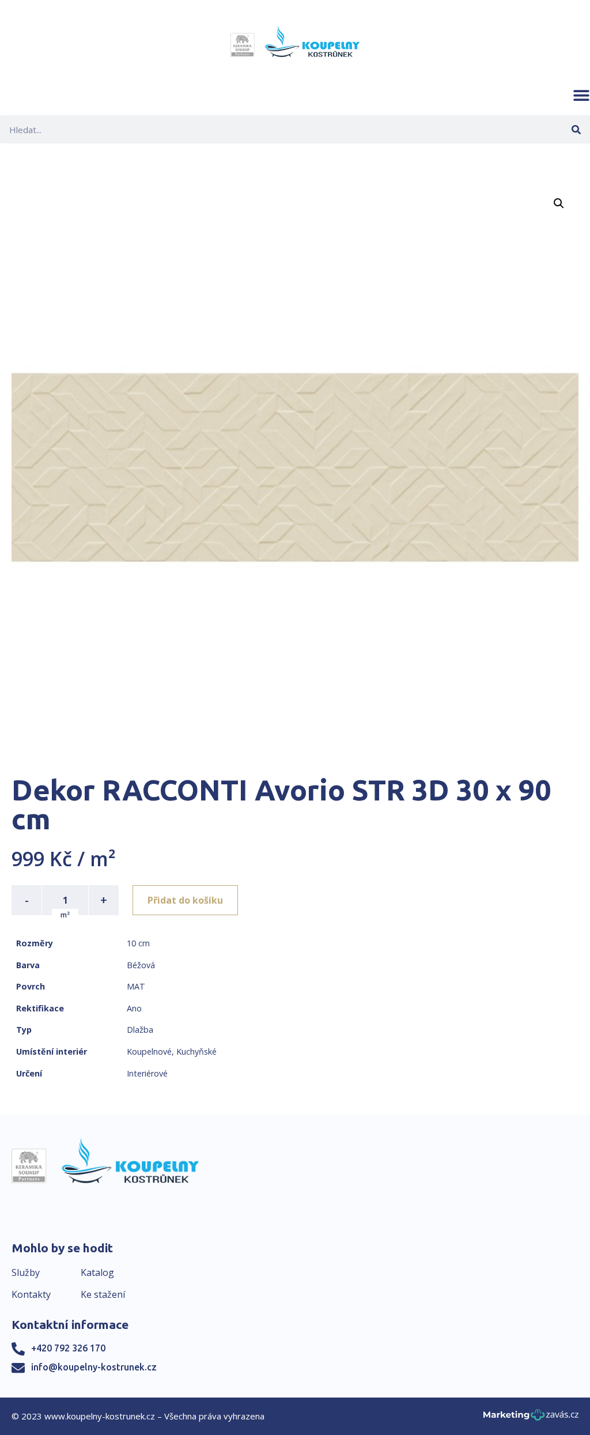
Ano (134, 1008)
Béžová (141, 965)
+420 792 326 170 (68, 1348)
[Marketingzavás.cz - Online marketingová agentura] (530, 1418)
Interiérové (147, 1073)
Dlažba (140, 1029)
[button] (581, 95)
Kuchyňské (196, 1051)
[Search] (576, 129)
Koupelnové (149, 1051)
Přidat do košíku (185, 900)
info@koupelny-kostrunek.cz (94, 1367)
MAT (136, 986)
